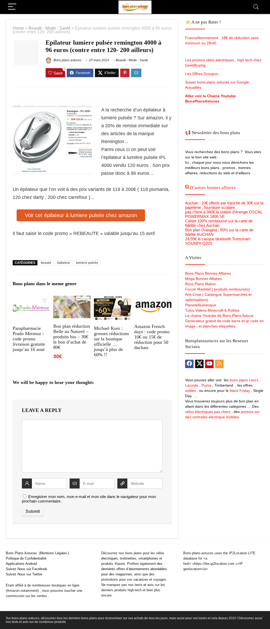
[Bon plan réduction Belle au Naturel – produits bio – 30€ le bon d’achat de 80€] (71, 299)
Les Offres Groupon (202, 74)
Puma (206, 385)
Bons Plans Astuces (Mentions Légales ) (37, 553)
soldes (190, 390)
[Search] (256, 7)
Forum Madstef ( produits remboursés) (217, 289)
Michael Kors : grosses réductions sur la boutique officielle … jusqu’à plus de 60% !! (111, 341)
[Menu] (12, 7)
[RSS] (219, 364)
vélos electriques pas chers (207, 412)
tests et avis (144, 585)
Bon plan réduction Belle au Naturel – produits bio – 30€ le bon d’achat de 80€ (71, 336)
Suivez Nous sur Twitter (24, 574)
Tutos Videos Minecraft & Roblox (212, 310)
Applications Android (21, 564)
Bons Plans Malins (200, 284)
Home (18, 28)
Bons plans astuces (67, 60)
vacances (140, 579)
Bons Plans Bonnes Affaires (208, 273)
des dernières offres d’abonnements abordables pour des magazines (134, 569)
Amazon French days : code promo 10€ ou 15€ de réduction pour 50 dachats (152, 337)
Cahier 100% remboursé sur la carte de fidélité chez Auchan (219, 223)
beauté (46, 263)
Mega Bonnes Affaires (203, 278)
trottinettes (128, 558)
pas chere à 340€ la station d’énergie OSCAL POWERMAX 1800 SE (223, 214)
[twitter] (199, 364)
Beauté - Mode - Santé (49, 28)
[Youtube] (209, 364)
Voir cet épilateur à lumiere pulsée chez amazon (81, 215)
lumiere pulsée (87, 263)
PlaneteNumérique (200, 305)
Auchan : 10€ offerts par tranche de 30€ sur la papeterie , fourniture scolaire (224, 205)
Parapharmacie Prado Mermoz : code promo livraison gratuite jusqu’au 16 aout (29, 339)
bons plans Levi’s (244, 380)
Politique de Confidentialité (26, 558)
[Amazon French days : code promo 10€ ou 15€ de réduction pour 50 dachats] (152, 299)
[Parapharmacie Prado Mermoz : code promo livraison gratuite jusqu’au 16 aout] (31, 299)
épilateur (63, 263)
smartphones (148, 558)
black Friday (240, 390)
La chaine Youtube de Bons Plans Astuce (219, 315)
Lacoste (191, 385)
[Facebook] (189, 364)
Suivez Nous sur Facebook (26, 569)
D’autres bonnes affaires (213, 187)
